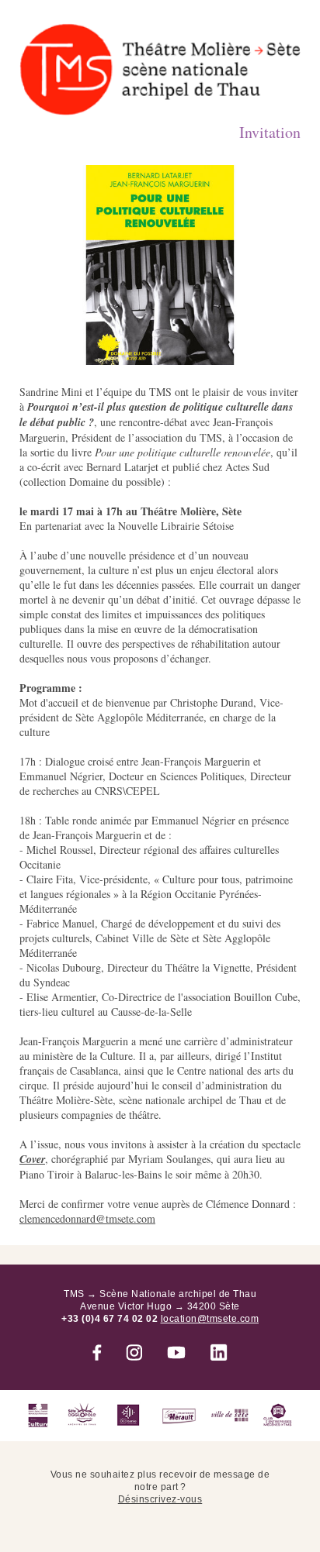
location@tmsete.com (210, 1318)
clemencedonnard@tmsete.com (87, 1218)
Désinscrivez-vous (160, 1499)
